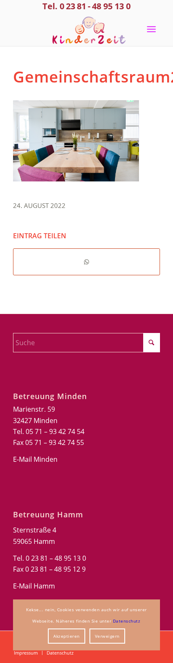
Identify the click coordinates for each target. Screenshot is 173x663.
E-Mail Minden (35, 459)
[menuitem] (151, 29)
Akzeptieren (66, 636)
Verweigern (107, 636)
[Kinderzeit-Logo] (86, 29)
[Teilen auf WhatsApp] (86, 262)
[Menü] (151, 29)
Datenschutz (127, 621)
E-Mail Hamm (34, 586)
